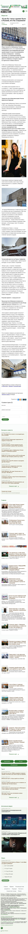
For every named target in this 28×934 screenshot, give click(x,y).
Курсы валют (7, 761)
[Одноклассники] (20, 399)
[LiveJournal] (25, 399)
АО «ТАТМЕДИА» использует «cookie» (8, 921)
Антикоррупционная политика (6, 917)
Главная (6, 886)
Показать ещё (13, 486)
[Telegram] (22, 399)
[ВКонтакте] (18, 399)
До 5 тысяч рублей (8, 865)
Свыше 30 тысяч (8, 876)
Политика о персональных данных (7, 916)
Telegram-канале (6, 394)
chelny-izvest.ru (18, 919)
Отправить (5, 419)
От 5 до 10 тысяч (8, 868)
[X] (24, 399)
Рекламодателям (19, 886)
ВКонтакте (5, 386)
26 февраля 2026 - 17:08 (14, 24)
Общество (4, 15)
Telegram (11, 386)
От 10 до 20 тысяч (8, 871)
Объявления (14, 765)
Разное (19, 891)
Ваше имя (3, 405)
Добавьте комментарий (6, 409)
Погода (20, 761)
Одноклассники (17, 386)
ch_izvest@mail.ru (4, 914)
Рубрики (12, 886)
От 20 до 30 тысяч (8, 874)
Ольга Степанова (6, 24)
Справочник (11, 891)
